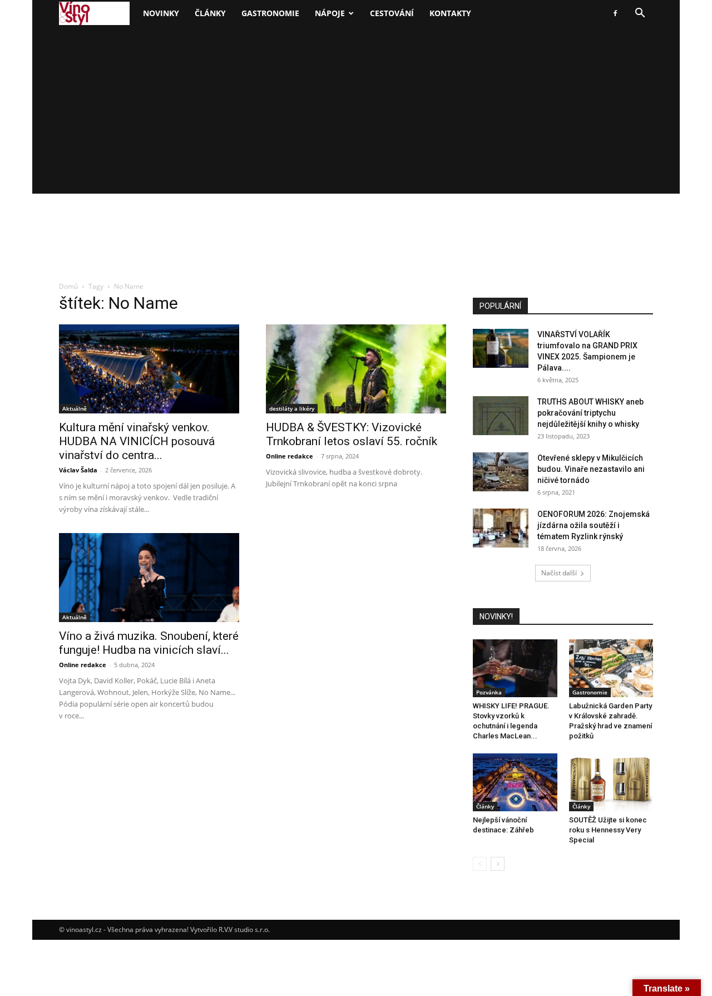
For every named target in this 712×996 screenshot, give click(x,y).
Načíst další (559, 573)
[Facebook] (615, 13)
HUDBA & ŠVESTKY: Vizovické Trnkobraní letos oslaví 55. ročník (351, 434)
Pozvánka (489, 692)
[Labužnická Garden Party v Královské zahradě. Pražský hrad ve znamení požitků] (611, 668)
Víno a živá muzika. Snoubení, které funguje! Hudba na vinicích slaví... (149, 643)
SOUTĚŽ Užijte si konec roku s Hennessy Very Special (608, 830)
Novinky (161, 13)
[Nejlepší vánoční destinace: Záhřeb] (515, 782)
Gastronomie (270, 13)
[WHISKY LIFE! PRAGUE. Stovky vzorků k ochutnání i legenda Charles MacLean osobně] (515, 668)
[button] (639, 14)
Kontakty (450, 13)
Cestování (392, 13)
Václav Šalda (78, 470)
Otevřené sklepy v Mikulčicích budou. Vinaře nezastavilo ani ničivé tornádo (591, 469)
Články (210, 13)
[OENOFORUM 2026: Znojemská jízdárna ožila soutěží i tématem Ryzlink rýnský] (500, 528)
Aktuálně (74, 408)
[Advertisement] (356, 110)
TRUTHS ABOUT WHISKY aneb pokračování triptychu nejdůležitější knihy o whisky (590, 412)
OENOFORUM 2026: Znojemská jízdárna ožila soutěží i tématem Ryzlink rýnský (593, 525)
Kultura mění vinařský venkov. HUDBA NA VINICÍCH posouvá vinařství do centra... (137, 441)
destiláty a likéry (291, 408)
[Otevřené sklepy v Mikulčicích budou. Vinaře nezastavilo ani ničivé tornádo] (500, 471)
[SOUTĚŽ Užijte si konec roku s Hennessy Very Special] (611, 782)
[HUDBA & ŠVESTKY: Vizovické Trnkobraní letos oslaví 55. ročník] (356, 368)
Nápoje (330, 13)
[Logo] (94, 13)
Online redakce (289, 456)
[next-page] (498, 864)
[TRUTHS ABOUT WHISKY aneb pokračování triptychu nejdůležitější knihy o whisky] (500, 415)
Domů (68, 286)
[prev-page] (480, 864)
